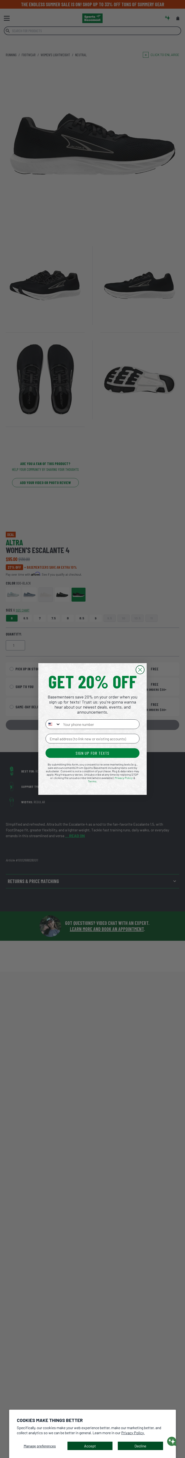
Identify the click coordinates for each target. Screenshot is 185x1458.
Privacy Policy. (133, 1432)
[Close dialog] (140, 670)
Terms (92, 781)
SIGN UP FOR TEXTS (92, 753)
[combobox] (53, 724)
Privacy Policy (124, 777)
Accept (90, 1446)
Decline (140, 1446)
